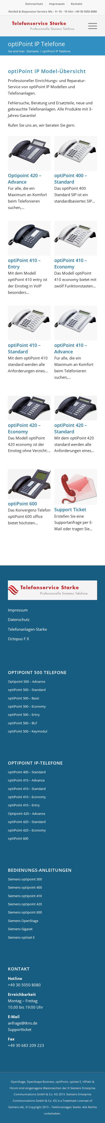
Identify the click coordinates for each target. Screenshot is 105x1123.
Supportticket (19, 1029)
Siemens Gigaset (20, 929)
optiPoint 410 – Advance (70, 348)
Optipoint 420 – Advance (24, 178)
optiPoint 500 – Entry (24, 714)
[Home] (52, 591)
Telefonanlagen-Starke (27, 629)
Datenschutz (34, 4)
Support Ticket (70, 509)
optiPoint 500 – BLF (22, 723)
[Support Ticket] (75, 487)
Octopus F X (18, 638)
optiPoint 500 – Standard (27, 689)
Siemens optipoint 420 (25, 904)
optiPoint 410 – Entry (24, 805)
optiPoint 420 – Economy (24, 428)
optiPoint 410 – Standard (24, 348)
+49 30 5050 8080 (24, 984)
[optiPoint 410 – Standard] (29, 323)
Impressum (57, 4)
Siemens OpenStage (23, 920)
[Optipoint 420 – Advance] (29, 153)
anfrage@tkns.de (22, 1023)
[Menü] (90, 26)
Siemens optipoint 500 (25, 879)
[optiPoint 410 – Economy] (75, 238)
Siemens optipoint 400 (25, 887)
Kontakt (76, 4)
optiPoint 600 (22, 503)
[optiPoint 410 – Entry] (29, 238)
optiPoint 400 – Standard (70, 178)
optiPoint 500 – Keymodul (27, 731)
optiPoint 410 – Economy (70, 263)
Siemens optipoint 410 (25, 896)
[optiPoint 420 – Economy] (29, 408)
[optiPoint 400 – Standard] (75, 153)
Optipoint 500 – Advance (26, 681)
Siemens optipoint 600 (25, 912)
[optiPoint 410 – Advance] (75, 323)
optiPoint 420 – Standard (70, 428)
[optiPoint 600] (29, 484)
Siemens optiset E (21, 937)
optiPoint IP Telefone (36, 44)
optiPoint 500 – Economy (27, 706)
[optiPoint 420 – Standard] (75, 408)
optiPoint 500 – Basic (23, 698)
